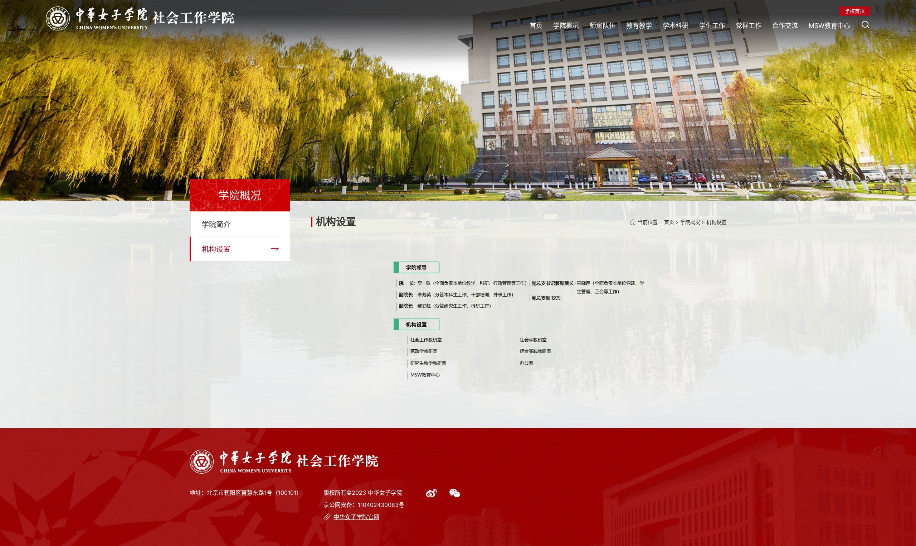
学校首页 (855, 11)
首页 (536, 25)
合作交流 (785, 25)
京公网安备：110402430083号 (363, 504)
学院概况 (566, 25)
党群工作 (748, 25)
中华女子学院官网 (356, 517)
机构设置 (216, 249)
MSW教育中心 (829, 25)
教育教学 (639, 25)
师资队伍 (602, 25)
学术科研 (675, 25)
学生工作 (712, 25)
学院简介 (216, 224)
